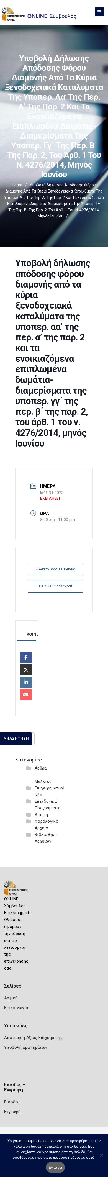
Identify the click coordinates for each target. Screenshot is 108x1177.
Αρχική (11, 998)
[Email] (26, 694)
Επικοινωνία (16, 1007)
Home (17, 185)
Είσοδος (12, 1101)
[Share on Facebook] (26, 657)
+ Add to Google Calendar (55, 569)
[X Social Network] (26, 669)
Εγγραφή (12, 1111)
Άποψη (41, 814)
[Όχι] (101, 1158)
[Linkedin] (26, 682)
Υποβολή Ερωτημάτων (25, 1047)
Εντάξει (55, 1167)
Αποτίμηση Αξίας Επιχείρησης (33, 1037)
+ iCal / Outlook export (55, 586)
